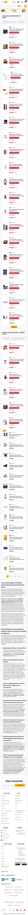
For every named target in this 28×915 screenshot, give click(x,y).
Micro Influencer (4, 815)
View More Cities (4, 866)
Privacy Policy (20, 902)
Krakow (2, 848)
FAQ (16, 808)
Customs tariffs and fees (6, 810)
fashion (3, 601)
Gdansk (2, 858)
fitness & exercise (7, 655)
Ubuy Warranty (4, 820)
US (21, 6)
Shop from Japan (7, 890)
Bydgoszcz (3, 864)
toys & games (20, 654)
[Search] (25, 6)
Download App (18, 795)
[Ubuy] (7, 2)
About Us (3, 795)
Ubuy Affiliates (18, 817)
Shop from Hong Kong (19, 890)
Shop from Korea (9, 892)
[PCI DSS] (4, 879)
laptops (9, 695)
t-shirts (7, 732)
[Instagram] (13, 910)
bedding (16, 711)
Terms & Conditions (9, 902)
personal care (10, 771)
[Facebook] (10, 910)
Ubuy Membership (4, 818)
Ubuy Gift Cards (18, 819)
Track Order (3, 808)
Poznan (2, 856)
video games (20, 769)
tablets (5, 695)
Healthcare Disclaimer (5, 823)
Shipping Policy (4, 813)
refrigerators (16, 746)
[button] (22, 2)
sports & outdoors (8, 770)
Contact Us (3, 798)
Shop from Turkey (13, 895)
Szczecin (3, 861)
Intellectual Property (5, 803)
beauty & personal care (12, 601)
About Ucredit (18, 814)
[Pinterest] (24, 910)
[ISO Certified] (15, 879)
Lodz (2, 851)
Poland (6, 871)
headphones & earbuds (18, 695)
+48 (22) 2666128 (21, 860)
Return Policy (17, 803)
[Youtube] (17, 910)
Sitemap (2, 805)
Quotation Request (5, 800)
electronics (11, 600)
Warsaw (2, 846)
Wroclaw (2, 853)
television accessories (11, 769)
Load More (14, 327)
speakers (7, 654)
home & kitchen (18, 600)
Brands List (17, 798)
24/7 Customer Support (22, 848)
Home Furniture (10, 603)
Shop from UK (18, 887)
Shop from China (18, 892)
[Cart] (25, 2)
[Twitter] (21, 910)
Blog (16, 805)
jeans (10, 732)
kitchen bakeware (8, 746)
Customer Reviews (18, 800)
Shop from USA (9, 887)
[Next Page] (20, 576)
